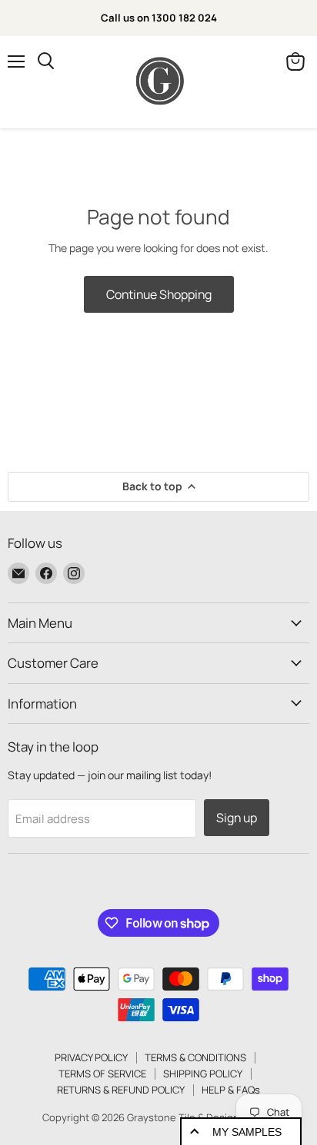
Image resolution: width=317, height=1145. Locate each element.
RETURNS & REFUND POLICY (121, 1090)
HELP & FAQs (231, 1090)
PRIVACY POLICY (91, 1057)
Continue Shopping (159, 294)
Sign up (236, 817)
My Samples (247, 1132)
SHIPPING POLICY (202, 1073)
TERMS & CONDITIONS (195, 1057)
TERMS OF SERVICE (102, 1073)
